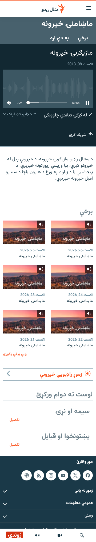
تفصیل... (12, 419)
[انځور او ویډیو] (60, 535)
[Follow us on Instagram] (51, 475)
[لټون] (82, 535)
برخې (83, 38)
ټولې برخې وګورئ (15, 354)
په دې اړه (59, 38)
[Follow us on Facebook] (88, 475)
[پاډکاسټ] (26, 475)
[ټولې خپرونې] (37, 535)
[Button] (81, 136)
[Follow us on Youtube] (63, 475)
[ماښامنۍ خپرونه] (72, 232)
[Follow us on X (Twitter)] (75, 475)
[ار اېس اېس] (39, 475)
